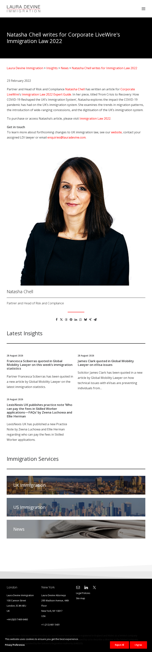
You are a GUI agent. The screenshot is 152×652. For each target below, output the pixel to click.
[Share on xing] (90, 319)
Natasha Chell (75, 89)
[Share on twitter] (61, 319)
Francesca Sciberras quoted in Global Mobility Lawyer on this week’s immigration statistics (39, 365)
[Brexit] (74, 527)
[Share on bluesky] (85, 319)
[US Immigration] (74, 506)
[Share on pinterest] (71, 319)
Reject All (119, 644)
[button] (143, 8)
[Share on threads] (66, 319)
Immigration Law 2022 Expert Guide (46, 94)
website (116, 132)
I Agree (138, 644)
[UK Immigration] (74, 485)
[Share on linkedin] (76, 319)
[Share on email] (95, 319)
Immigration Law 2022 (95, 118)
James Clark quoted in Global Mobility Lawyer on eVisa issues (106, 363)
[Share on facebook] (56, 319)
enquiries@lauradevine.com (66, 137)
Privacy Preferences (15, 644)
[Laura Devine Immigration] (23, 8)
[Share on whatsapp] (80, 319)
